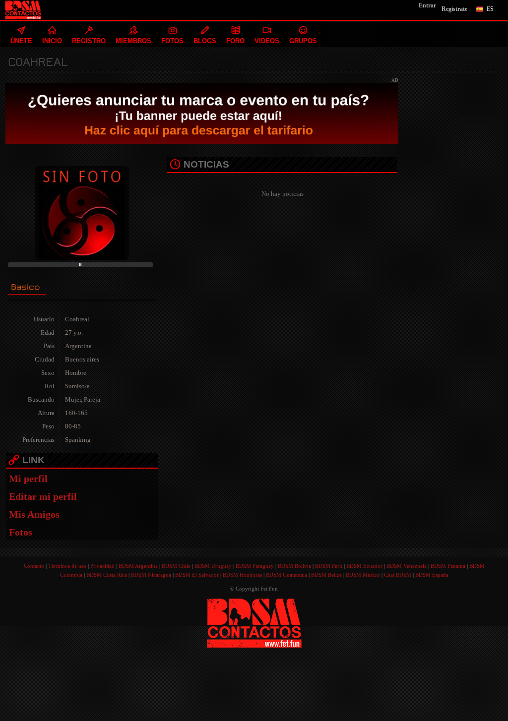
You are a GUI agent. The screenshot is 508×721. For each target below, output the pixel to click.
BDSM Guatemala (286, 575)
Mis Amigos (34, 514)
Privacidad (102, 566)
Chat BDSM (397, 575)
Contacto (34, 566)
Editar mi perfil (43, 496)
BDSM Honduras (242, 575)
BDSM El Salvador (197, 575)
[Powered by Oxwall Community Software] (254, 622)
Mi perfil (28, 478)
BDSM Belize (326, 575)
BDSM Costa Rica (106, 575)
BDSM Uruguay (213, 566)
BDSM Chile (176, 566)
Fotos (20, 532)
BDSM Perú (328, 566)
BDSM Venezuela (406, 566)
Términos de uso (67, 566)
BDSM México (363, 575)
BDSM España (431, 575)
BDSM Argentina (138, 566)
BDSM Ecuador (364, 566)
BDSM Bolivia (294, 566)
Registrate (454, 8)
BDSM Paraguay (255, 566)
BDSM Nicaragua (151, 575)
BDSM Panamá (448, 566)
